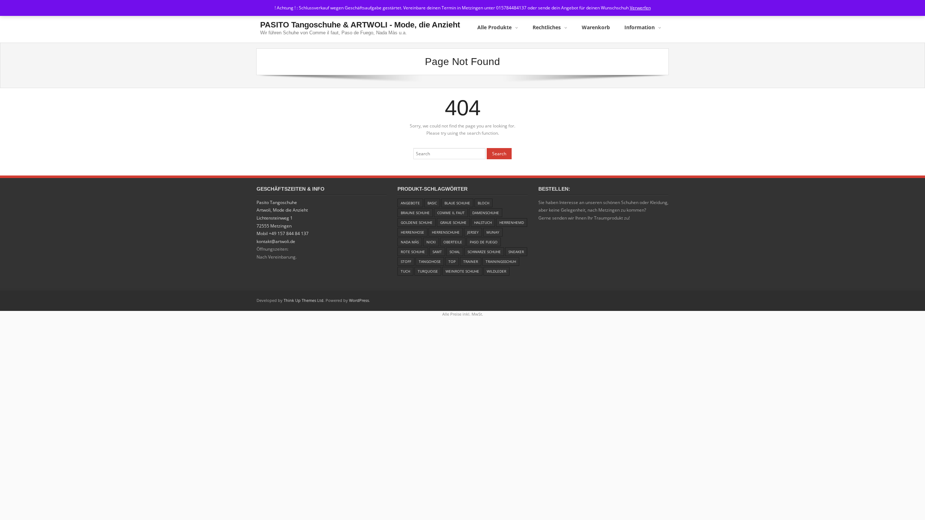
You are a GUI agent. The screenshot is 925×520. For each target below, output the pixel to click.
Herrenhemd (511, 222)
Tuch (405, 271)
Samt (437, 251)
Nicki (431, 241)
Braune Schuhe (415, 212)
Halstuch (483, 222)
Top (452, 261)
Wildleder (496, 271)
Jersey (473, 232)
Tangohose (430, 261)
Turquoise (428, 271)
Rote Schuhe (413, 251)
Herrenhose (412, 232)
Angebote (410, 202)
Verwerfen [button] (640, 8)
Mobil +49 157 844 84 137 (283, 233)
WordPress (359, 300)
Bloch (483, 202)
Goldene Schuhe (417, 222)
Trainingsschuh (501, 261)
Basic (432, 202)
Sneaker (516, 251)
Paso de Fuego (484, 241)
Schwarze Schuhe (484, 251)
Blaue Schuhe (457, 202)
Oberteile (452, 241)
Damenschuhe (485, 212)
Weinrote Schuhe (462, 271)
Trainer (470, 261)
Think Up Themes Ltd (303, 300)
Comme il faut (451, 212)
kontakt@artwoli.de (276, 241)
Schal (454, 251)
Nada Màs (410, 241)
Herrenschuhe (446, 232)
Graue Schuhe (453, 222)
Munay (492, 232)
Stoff (406, 261)
